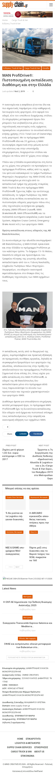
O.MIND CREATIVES (11, 764)
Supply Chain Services (14, 497)
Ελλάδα (46, 68)
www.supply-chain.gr (20, 705)
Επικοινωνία (27, 756)
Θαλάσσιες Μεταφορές (14, 532)
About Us (33, 532)
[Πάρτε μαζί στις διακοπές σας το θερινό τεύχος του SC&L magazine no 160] (39, 538)
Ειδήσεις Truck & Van (12, 68)
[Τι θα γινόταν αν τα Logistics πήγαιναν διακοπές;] (16, 503)
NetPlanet (38, 771)
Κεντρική (27, 597)
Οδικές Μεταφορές (27, 639)
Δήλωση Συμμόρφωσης (13, 722)
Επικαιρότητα (33, 739)
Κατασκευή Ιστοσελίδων (23, 771)
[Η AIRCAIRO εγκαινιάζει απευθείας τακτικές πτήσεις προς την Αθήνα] (39, 503)
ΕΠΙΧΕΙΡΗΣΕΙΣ (41, 747)
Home (20, 739)
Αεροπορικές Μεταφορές (39, 497)
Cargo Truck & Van (32, 68)
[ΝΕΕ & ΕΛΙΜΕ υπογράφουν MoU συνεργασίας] (16, 538)
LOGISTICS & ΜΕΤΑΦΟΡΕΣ (27, 743)
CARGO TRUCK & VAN (21, 751)
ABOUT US (39, 751)
